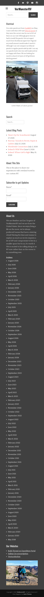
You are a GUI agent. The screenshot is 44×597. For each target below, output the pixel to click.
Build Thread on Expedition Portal (21, 551)
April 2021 (12, 482)
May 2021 (12, 478)
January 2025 (13, 323)
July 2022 (12, 423)
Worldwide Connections (18, 147)
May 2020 (12, 520)
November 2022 (14, 408)
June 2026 (12, 269)
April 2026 (12, 276)
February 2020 (14, 532)
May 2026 (12, 272)
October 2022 (13, 412)
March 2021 (13, 485)
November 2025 (14, 296)
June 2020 (12, 516)
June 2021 (12, 474)
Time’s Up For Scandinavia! (19, 135)
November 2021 (14, 454)
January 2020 (13, 536)
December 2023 (14, 362)
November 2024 (14, 327)
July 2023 (12, 381)
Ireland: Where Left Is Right (19, 152)
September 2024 (15, 334)
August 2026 (13, 261)
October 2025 (13, 299)
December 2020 (14, 497)
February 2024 (14, 354)
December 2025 (14, 292)
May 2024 (12, 342)
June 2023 (12, 385)
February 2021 (14, 489)
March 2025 (13, 315)
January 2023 (13, 404)
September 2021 (14, 462)
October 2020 (13, 505)
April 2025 (12, 311)
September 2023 (15, 373)
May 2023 (12, 389)
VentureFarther (14, 557)
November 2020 (14, 501)
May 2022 (12, 431)
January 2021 (13, 493)
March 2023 (13, 396)
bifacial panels (30, 31)
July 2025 (12, 307)
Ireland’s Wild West (16, 149)
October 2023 (13, 369)
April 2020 (12, 524)
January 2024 (13, 358)
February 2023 (14, 400)
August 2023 (13, 377)
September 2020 (15, 509)
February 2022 (14, 443)
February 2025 (14, 319)
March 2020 (13, 528)
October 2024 (13, 331)
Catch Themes (27, 594)
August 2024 (13, 338)
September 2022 (15, 416)
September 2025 (15, 303)
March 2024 (13, 350)
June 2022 (12, 427)
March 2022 (13, 439)
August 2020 (13, 512)
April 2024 (12, 346)
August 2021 (13, 466)
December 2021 (14, 451)
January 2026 (13, 288)
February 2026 (14, 284)
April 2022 (12, 435)
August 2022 (13, 419)
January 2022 (13, 447)
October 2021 (13, 458)
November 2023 (14, 365)
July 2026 (12, 265)
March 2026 (13, 280)
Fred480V (28, 28)
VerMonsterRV (23, 9)
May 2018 (12, 540)
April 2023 (12, 392)
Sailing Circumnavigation (18, 554)
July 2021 (11, 470)
